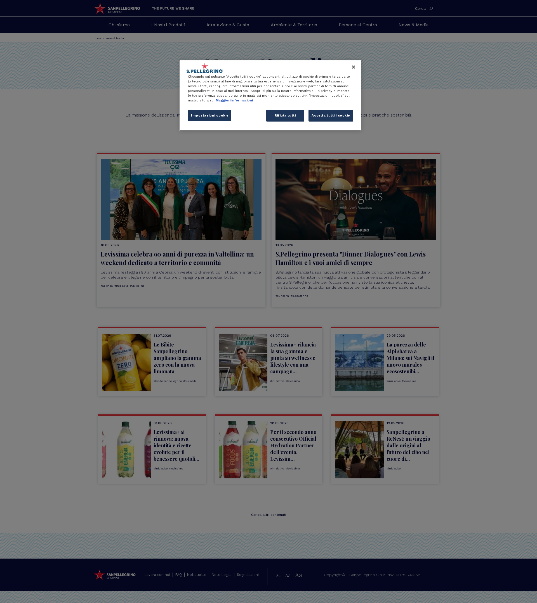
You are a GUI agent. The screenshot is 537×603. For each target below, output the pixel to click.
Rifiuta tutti (285, 115)
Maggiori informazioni (234, 100)
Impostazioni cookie (210, 115)
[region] (270, 95)
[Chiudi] (353, 67)
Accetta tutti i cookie (331, 115)
